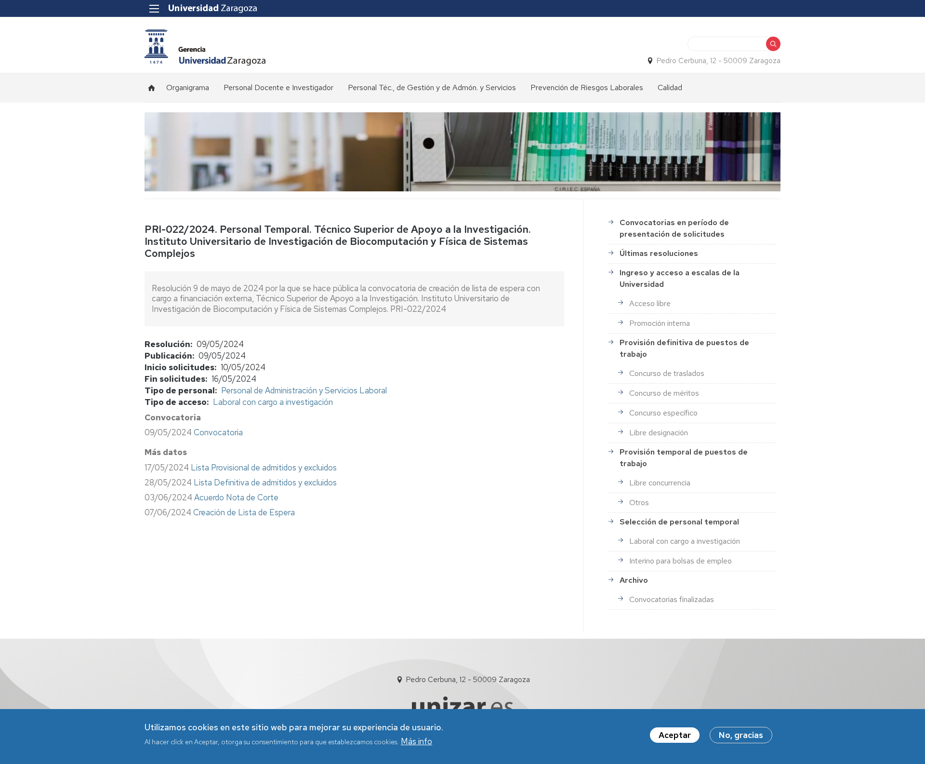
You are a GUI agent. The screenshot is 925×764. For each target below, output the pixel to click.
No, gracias (741, 735)
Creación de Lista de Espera (244, 512)
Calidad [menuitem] (670, 87)
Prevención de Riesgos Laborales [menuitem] (586, 87)
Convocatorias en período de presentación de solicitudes (674, 228)
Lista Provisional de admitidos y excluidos (264, 467)
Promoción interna (659, 323)
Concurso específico (663, 413)
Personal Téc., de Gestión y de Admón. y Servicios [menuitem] (432, 87)
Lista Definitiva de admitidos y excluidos (265, 482)
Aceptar (675, 735)
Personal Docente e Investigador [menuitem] (278, 87)
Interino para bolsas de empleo (680, 561)
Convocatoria (219, 432)
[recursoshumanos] (205, 47)
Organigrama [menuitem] (187, 87)
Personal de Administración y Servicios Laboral (304, 390)
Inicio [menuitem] (152, 87)
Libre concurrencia (659, 483)
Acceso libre (650, 303)
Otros (639, 502)
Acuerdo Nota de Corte (236, 497)
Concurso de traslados (666, 373)
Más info (416, 741)
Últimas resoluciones (659, 253)
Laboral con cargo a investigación (273, 402)
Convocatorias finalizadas (671, 599)
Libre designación (658, 433)
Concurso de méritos (664, 393)
